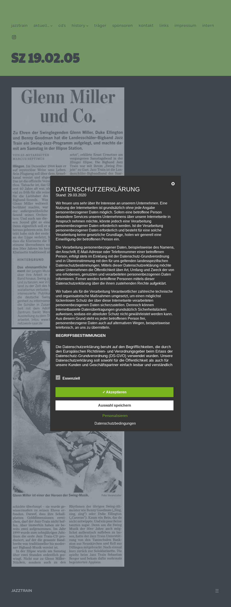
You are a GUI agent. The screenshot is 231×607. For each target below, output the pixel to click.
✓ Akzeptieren (114, 392)
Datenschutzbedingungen (115, 423)
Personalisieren (115, 415)
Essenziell (71, 378)
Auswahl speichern (114, 405)
